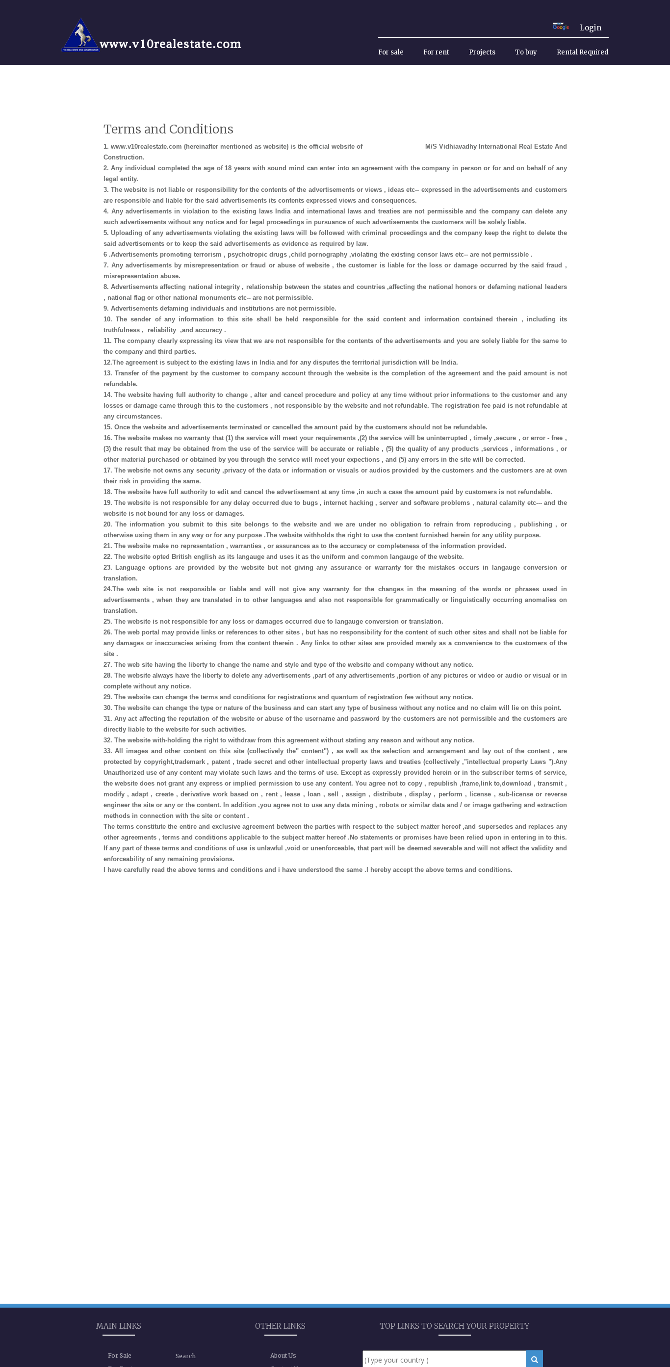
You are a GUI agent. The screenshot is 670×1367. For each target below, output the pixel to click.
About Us (283, 1355)
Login (590, 27)
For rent (436, 52)
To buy (526, 52)
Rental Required (583, 52)
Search (186, 1356)
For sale (391, 52)
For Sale (119, 1355)
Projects (482, 52)
